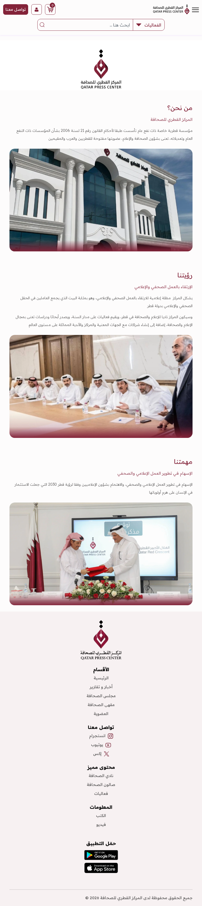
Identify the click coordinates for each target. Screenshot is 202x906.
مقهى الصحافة (101, 704)
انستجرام (97, 735)
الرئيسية (101, 677)
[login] (36, 9)
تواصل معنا (16, 9)
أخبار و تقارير (101, 686)
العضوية (101, 713)
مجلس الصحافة (101, 695)
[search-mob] (42, 25)
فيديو (101, 824)
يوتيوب (97, 744)
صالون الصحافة (101, 784)
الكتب (101, 815)
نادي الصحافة (101, 775)
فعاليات (101, 793)
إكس (97, 753)
